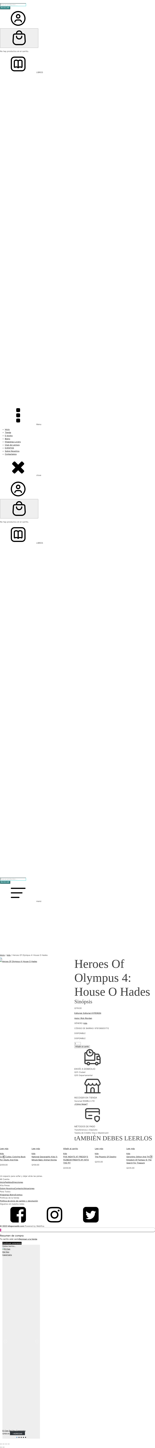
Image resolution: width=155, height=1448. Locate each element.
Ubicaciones (28, 1188)
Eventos (18, 1195)
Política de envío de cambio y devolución (19, 1201)
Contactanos (11, 454)
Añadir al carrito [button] (70, 1148)
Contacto (19, 1188)
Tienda (8, 432)
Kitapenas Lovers (13, 442)
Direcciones (17, 1182)
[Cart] (19, 38)
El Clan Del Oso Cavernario (14, 1431)
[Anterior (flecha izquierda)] (1, 1447)
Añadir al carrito (82, 1047)
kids (9, 955)
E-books (9, 435)
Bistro (7, 439)
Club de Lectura (12, 445)
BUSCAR (5, 8)
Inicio (7, 429)
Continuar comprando (12, 1243)
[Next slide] (151, 1157)
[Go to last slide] (4, 1157)
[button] (1, 958)
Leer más (4, 1148)
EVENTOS (9, 448)
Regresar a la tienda (28, 1239)
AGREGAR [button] (17, 1433)
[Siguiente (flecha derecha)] (3, 1447)
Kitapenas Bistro (7, 1195)
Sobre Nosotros (12, 451)
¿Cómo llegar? (81, 1104)
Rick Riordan (83, 1018)
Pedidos (8, 1182)
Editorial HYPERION (87, 1013)
